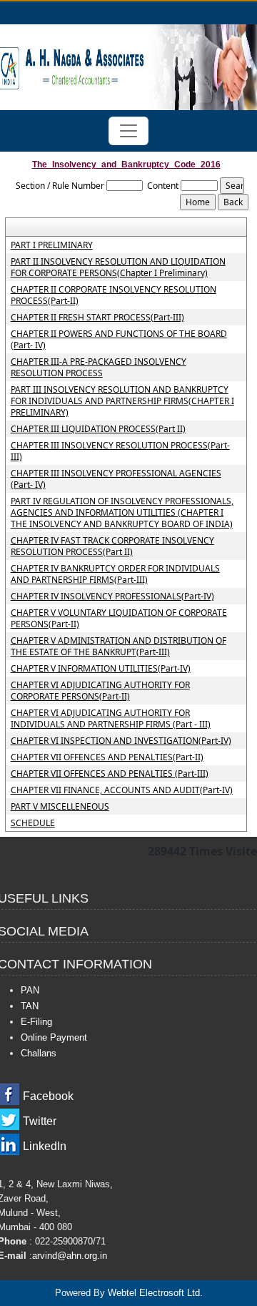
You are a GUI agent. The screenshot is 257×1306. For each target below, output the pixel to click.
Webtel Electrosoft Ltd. (155, 1292)
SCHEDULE (33, 823)
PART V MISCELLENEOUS (60, 806)
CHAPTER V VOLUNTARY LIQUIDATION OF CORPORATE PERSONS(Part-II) (119, 618)
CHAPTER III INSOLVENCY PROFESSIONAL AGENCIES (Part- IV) (116, 479)
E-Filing (36, 1021)
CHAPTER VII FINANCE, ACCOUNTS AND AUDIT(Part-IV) (122, 790)
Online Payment (54, 1037)
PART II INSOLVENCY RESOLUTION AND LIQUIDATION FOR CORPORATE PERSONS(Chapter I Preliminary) (118, 267)
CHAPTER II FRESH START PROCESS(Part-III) (97, 317)
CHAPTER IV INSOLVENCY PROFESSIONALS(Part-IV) (112, 596)
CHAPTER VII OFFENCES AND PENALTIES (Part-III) (109, 774)
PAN (30, 990)
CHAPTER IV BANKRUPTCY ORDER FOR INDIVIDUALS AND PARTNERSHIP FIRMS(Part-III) (115, 574)
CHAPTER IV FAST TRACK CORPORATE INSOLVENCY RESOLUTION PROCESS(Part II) (112, 546)
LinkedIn (44, 1146)
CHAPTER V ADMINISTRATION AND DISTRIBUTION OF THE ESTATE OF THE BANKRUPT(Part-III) (118, 646)
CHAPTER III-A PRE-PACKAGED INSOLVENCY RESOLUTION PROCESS (98, 367)
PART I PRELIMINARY (52, 245)
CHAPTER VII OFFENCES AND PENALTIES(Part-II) (107, 757)
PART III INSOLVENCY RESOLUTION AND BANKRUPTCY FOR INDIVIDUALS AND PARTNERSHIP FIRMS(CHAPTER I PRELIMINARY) (122, 401)
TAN (30, 1006)
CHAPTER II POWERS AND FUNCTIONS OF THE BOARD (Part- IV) (119, 339)
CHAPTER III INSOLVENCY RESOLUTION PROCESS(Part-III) (120, 451)
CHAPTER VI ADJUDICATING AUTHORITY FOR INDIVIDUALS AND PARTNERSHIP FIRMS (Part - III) (111, 718)
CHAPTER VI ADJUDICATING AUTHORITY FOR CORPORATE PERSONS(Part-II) (100, 690)
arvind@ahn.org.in (69, 1255)
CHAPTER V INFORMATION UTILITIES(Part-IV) (101, 668)
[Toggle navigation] (128, 131)
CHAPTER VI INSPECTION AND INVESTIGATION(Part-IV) (121, 741)
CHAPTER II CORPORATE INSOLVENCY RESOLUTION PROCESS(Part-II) (113, 295)
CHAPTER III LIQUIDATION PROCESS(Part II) (98, 429)
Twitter (39, 1121)
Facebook (48, 1096)
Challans (38, 1053)
